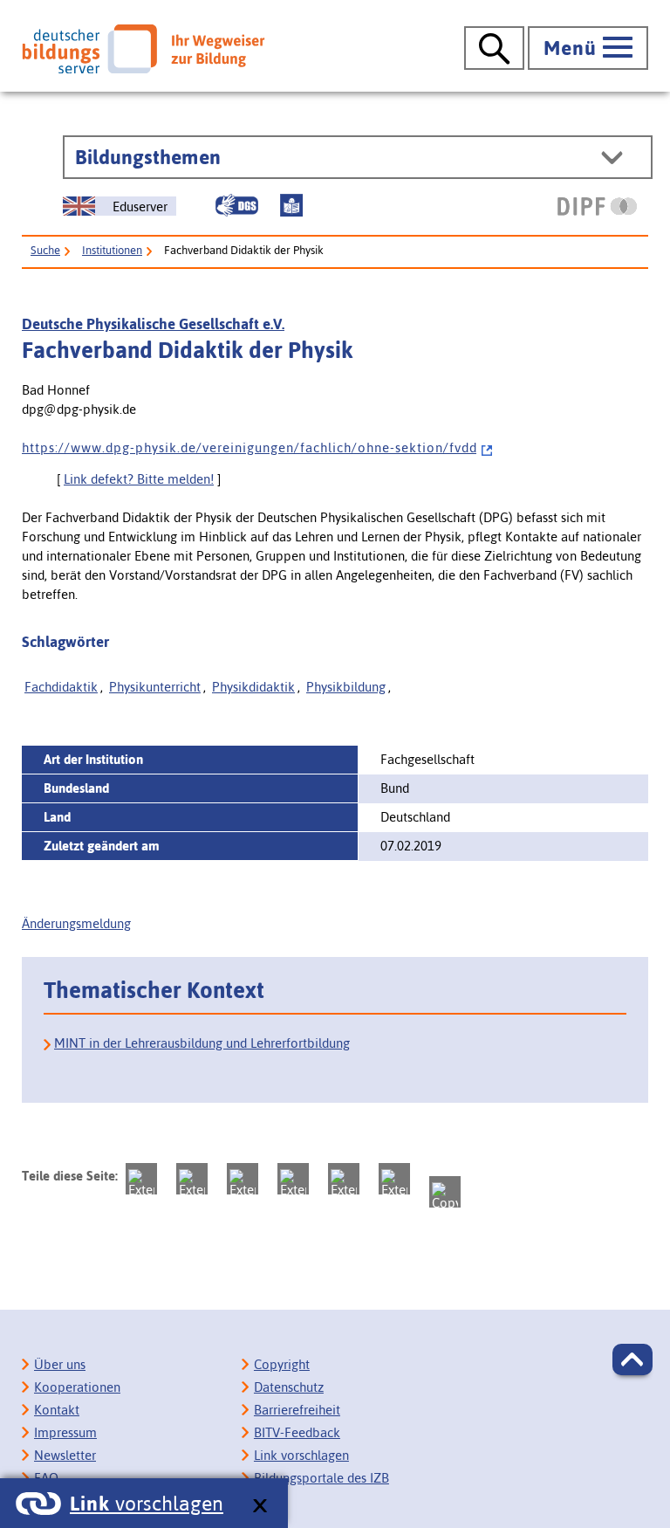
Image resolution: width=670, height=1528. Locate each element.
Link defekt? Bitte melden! (139, 478)
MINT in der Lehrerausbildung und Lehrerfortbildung (202, 1043)
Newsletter (65, 1455)
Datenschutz (289, 1387)
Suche (45, 250)
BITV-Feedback (297, 1432)
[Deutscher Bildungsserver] (143, 48)
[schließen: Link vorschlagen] (259, 1507)
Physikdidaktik (253, 686)
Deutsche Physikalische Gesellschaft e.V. (153, 324)
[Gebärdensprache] (236, 205)
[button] (632, 1359)
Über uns (59, 1364)
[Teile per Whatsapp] (293, 1178)
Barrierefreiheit (297, 1409)
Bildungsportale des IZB (321, 1477)
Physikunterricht (155, 686)
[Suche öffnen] (494, 48)
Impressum (65, 1432)
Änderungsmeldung (76, 923)
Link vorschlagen (301, 1455)
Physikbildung (346, 686)
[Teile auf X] (242, 1178)
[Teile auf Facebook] (192, 1178)
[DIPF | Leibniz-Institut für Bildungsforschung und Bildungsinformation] (597, 206)
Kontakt (56, 1409)
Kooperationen (77, 1387)
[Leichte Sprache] (291, 205)
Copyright (282, 1364)
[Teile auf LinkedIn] (343, 1178)
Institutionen (112, 250)
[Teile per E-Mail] (394, 1178)
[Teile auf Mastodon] (141, 1178)
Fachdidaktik (61, 686)
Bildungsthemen (148, 157)
